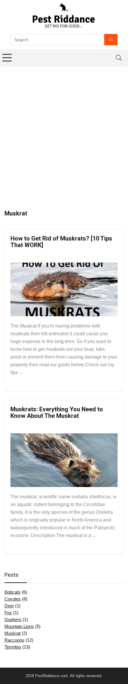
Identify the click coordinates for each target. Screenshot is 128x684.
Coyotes (12, 598)
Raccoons (14, 640)
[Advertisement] (64, 133)
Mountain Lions (19, 626)
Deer (9, 605)
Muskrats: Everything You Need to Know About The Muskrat (56, 412)
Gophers (12, 619)
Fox (8, 612)
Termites (12, 646)
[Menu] (7, 58)
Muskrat (12, 633)
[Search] (119, 58)
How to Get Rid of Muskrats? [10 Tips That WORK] (61, 242)
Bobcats (12, 592)
